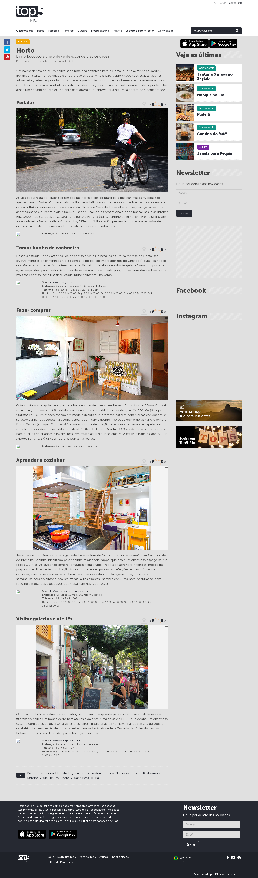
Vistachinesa (80, 778)
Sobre (50, 857)
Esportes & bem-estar (140, 30)
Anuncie (104, 857)
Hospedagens (100, 30)
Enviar (184, 213)
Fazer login (219, 3)
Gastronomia (24, 30)
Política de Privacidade (60, 862)
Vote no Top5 (87, 857)
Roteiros (68, 30)
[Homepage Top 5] (29, 14)
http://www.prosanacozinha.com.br (68, 591)
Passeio (136, 773)
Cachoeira (46, 773)
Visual (44, 778)
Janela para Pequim (215, 153)
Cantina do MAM (212, 134)
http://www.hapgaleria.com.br (64, 740)
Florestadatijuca (67, 773)
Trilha (95, 778)
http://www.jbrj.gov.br (60, 282)
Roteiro (32, 778)
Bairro (54, 778)
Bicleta (32, 773)
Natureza (122, 773)
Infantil (117, 30)
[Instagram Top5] (233, 858)
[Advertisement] (171, 14)
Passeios (53, 30)
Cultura (82, 30)
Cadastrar (235, 3)
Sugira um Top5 (66, 857)
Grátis (84, 773)
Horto (64, 778)
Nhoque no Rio (210, 95)
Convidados (165, 30)
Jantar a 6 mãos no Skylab (215, 76)
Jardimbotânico (102, 773)
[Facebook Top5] (228, 858)
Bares (40, 30)
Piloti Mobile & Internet (228, 874)
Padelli (203, 114)
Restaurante (152, 773)
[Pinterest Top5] (239, 858)
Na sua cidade (120, 857)
